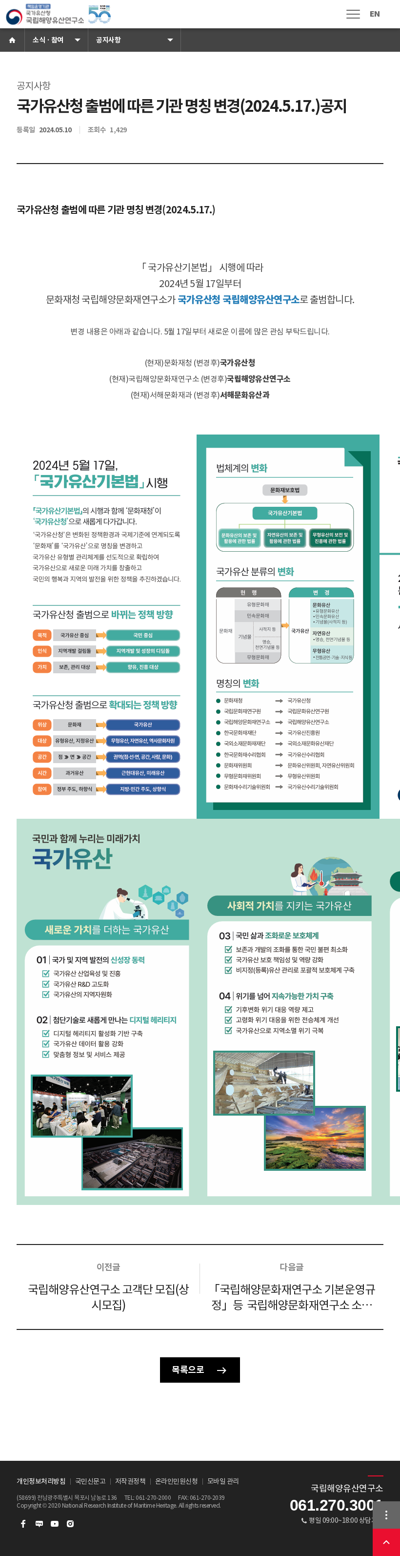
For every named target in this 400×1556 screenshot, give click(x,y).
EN (375, 14)
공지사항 (108, 40)
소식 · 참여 (48, 40)
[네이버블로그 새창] (39, 1524)
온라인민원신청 (176, 1481)
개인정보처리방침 (41, 1481)
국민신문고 (90, 1481)
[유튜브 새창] (54, 1524)
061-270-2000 (153, 1497)
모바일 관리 (223, 1481)
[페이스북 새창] (23, 1524)
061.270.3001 (336, 1505)
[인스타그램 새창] (70, 1524)
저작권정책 (130, 1481)
